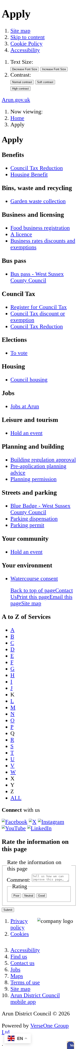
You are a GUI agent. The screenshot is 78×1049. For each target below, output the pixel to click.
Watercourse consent (34, 578)
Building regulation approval (43, 460)
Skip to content (27, 37)
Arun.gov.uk (16, 100)
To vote (19, 353)
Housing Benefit (29, 174)
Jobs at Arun (24, 406)
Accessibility (25, 50)
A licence (21, 234)
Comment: (18, 880)
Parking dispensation (34, 519)
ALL (15, 798)
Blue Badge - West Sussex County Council (40, 509)
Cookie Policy (26, 43)
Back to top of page (32, 590)
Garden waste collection (38, 201)
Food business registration (40, 228)
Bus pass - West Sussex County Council (37, 277)
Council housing (28, 380)
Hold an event (26, 433)
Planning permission (33, 479)
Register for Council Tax (38, 307)
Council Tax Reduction (36, 168)
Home (17, 118)
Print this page (33, 597)
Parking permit (27, 525)
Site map (20, 31)
